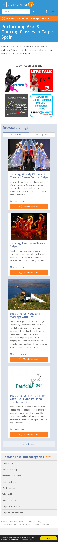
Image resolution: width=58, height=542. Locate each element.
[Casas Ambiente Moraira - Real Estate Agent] (16, 105)
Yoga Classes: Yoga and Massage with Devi (25, 315)
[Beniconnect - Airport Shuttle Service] (41, 105)
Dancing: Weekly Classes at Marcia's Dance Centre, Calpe (29, 175)
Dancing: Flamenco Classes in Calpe (29, 244)
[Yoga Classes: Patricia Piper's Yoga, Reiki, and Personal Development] (29, 379)
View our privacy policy (25, 540)
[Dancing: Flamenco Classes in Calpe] (29, 226)
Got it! (48, 538)
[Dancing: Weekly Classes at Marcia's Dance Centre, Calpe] (29, 154)
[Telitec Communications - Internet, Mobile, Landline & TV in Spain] (16, 80)
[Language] (53, 11)
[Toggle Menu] (4, 4)
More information (31, 206)
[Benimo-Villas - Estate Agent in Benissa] (41, 80)
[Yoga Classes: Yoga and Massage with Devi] (29, 294)
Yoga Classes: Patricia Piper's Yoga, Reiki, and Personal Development (29, 399)
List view (17, 134)
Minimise (49, 456)
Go (34, 11)
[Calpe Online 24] (26, 4)
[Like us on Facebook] (46, 11)
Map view (43, 134)
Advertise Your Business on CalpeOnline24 (27, 18)
